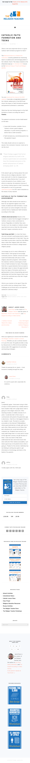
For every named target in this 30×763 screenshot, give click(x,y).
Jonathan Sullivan (11, 362)
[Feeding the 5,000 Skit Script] (14, 704)
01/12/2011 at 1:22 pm (12, 364)
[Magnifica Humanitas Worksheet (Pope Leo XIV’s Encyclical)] (14, 726)
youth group (4, 298)
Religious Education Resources (11, 603)
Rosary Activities (8, 606)
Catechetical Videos (8, 596)
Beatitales (4, 313)
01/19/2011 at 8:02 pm (12, 399)
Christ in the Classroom (14, 313)
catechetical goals (7, 189)
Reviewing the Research (12, 295)
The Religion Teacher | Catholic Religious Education (15, 15)
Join (17, 516)
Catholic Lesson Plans (9, 598)
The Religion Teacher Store (11, 608)
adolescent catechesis (11, 296)
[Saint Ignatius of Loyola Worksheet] (14, 748)
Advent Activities (8, 593)
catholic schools (20, 296)
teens (25, 296)
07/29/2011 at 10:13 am (12, 464)
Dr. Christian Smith (18, 64)
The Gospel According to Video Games (14, 666)
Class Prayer (6, 601)
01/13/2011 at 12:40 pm (14, 378)
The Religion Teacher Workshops (12, 611)
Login (5, 516)
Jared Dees (12, 309)
